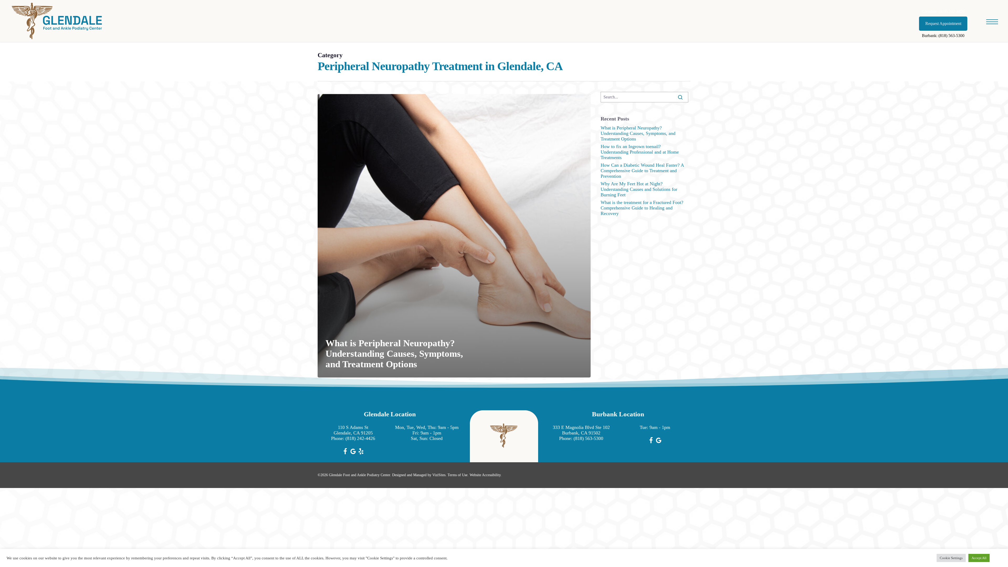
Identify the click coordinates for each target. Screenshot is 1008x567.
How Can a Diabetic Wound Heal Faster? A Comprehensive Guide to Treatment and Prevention (642, 170)
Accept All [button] (979, 558)
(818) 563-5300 (588, 438)
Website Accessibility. (486, 475)
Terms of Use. (458, 475)
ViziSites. (439, 475)
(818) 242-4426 (360, 438)
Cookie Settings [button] (951, 558)
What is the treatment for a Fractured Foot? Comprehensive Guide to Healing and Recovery (642, 208)
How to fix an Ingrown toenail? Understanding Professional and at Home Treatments (640, 152)
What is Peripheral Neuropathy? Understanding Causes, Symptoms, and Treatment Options (638, 133)
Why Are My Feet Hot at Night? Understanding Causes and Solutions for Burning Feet (639, 189)
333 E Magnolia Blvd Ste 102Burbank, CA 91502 (581, 430)
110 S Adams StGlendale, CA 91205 (353, 430)
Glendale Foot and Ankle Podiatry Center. (360, 475)
